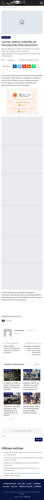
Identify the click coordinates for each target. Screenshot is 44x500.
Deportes (14, 486)
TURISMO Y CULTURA (26, 486)
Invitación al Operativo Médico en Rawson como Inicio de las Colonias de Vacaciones (32, 350)
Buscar (4, 436)
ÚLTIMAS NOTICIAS (10, 484)
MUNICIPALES (6, 37)
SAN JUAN (8, 320)
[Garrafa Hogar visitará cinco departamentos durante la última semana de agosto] (31, 398)
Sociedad (6, 486)
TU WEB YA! (27, 497)
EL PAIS (29, 484)
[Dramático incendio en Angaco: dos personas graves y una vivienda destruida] (12, 375)
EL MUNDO (37, 486)
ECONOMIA (37, 484)
